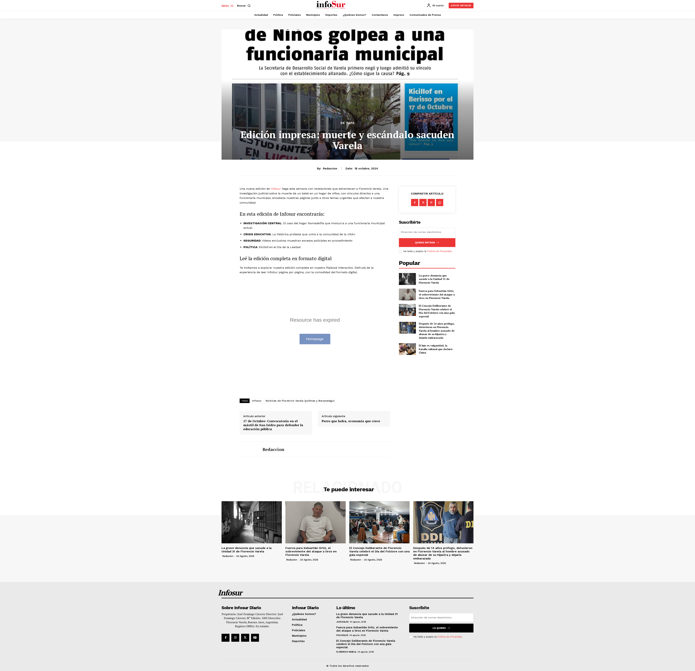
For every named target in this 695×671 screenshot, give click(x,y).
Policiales (342, 635)
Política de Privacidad (439, 251)
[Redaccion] (248, 449)
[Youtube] (255, 638)
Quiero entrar (425, 242)
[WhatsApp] (439, 202)
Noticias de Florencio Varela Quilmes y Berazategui (300, 400)
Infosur (276, 188)
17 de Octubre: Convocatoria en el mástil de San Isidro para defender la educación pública (273, 425)
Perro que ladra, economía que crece (351, 421)
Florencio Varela (346, 652)
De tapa (348, 123)
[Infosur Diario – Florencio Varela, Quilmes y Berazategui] (331, 5)
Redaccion (330, 168)
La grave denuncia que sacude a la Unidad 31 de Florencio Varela (434, 279)
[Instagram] (235, 638)
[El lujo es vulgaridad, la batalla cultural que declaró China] (407, 349)
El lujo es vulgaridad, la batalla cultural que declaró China (435, 349)
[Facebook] (414, 202)
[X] (423, 202)
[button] (244, 5)
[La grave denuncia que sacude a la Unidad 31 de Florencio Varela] (407, 279)
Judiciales (342, 622)
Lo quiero (439, 628)
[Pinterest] (431, 202)
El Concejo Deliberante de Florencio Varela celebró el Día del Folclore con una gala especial (437, 311)
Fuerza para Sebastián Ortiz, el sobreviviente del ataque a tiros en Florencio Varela (437, 294)
